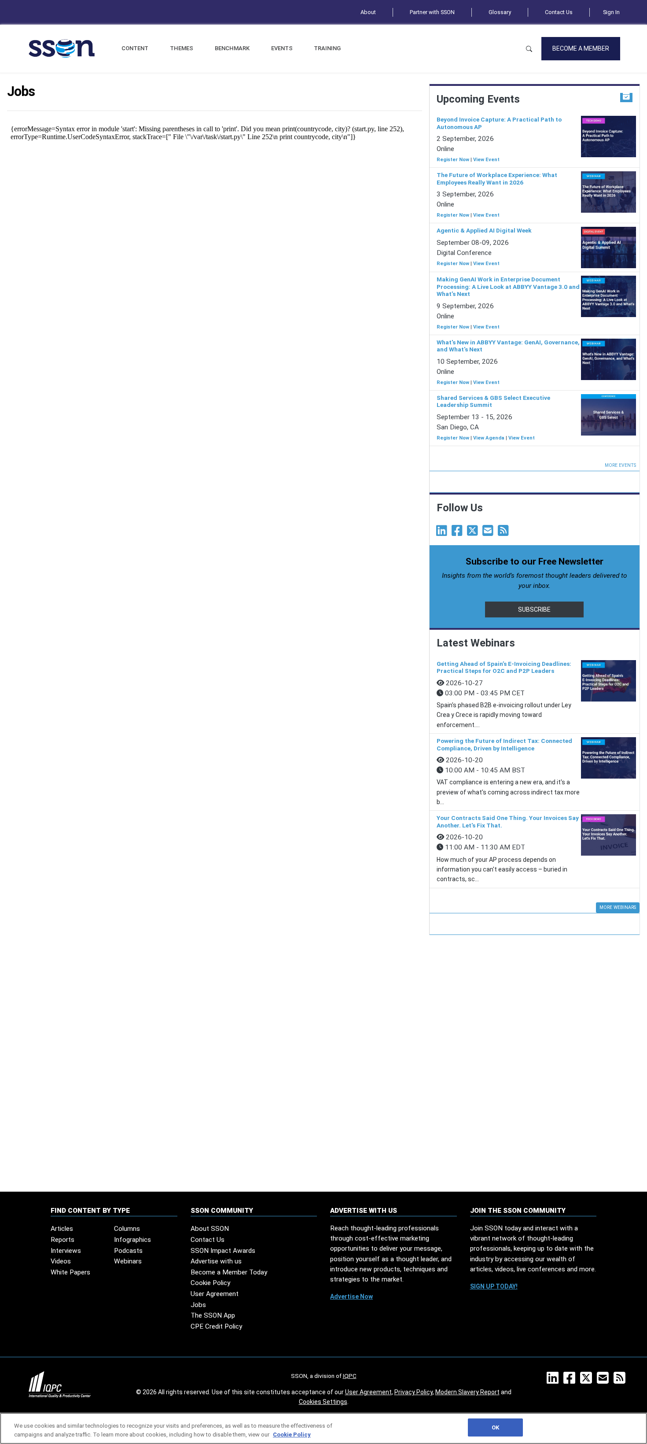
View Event (486, 159)
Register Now (453, 159)
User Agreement (215, 1294)
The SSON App (213, 1315)
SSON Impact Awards (223, 1251)
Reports (62, 1240)
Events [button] (282, 48)
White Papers (70, 1272)
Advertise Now (351, 1296)
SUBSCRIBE (534, 609)
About (368, 12)
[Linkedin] (443, 532)
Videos (61, 1261)
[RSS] (621, 1381)
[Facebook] (459, 532)
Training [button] (327, 48)
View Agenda (488, 438)
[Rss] (505, 532)
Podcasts (128, 1251)
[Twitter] (474, 532)
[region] (323, 1428)
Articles (62, 1229)
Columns (127, 1229)
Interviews (66, 1251)
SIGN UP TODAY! (494, 1286)
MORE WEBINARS (617, 907)
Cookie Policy (210, 1283)
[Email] (489, 532)
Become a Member (580, 48)
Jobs (198, 1305)
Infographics (132, 1240)
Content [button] (134, 48)
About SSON (210, 1229)
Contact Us (559, 12)
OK (495, 1427)
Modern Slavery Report (467, 1392)
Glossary (500, 12)
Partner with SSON (432, 12)
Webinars (128, 1261)
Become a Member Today (229, 1272)
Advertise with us (216, 1261)
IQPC (350, 1375)
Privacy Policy (413, 1392)
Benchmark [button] (232, 48)
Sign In (611, 12)
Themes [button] (181, 48)
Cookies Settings (323, 1401)
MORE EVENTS (620, 465)
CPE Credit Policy (216, 1326)
